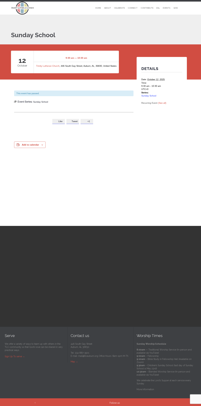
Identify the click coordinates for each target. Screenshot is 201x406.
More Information (145, 389)
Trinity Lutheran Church (48, 66)
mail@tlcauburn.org (88, 356)
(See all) (162, 103)
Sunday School (148, 95)
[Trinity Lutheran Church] (22, 8)
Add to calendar (30, 144)
